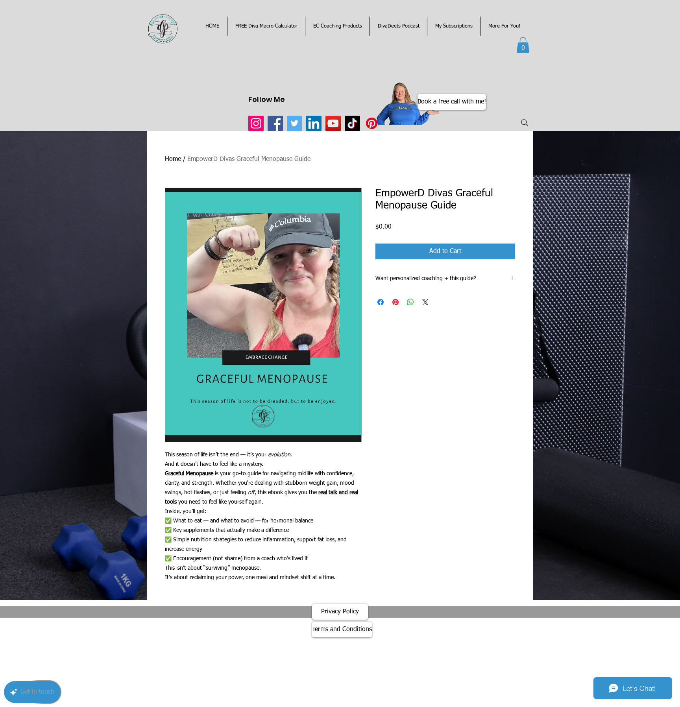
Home (173, 159)
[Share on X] (425, 302)
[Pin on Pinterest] (395, 302)
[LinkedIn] (314, 123)
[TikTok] (352, 123)
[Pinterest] (371, 123)
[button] (523, 45)
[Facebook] (275, 123)
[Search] (524, 122)
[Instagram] (256, 123)
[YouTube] (333, 123)
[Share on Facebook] (380, 302)
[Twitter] (294, 123)
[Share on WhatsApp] (410, 302)
